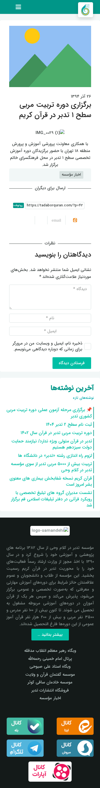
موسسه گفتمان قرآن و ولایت (50, 674)
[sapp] (75, 748)
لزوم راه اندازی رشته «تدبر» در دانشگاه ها (55, 455)
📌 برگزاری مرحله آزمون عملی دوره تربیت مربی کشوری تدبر (49, 412)
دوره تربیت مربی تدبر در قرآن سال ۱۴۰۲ (56, 432)
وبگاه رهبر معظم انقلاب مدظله (50, 650)
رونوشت (17, 205)
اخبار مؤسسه (50, 698)
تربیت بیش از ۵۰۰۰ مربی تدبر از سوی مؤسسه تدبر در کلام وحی (51, 466)
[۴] (50, 771)
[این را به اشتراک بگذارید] (41, 220)
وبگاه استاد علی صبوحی (50, 666)
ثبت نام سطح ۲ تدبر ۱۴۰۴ (69, 424)
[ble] (25, 726)
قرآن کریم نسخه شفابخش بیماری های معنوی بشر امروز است (50, 481)
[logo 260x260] (85, 9)
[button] (18, 7)
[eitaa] (75, 726)
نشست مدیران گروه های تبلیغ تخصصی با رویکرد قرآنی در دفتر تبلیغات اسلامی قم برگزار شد (51, 499)
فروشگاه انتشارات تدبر (50, 690)
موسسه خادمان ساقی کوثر (50, 682)
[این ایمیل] (54, 220)
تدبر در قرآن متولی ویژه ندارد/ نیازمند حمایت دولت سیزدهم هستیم (51, 444)
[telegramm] (25, 748)
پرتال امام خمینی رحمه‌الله (50, 658)
